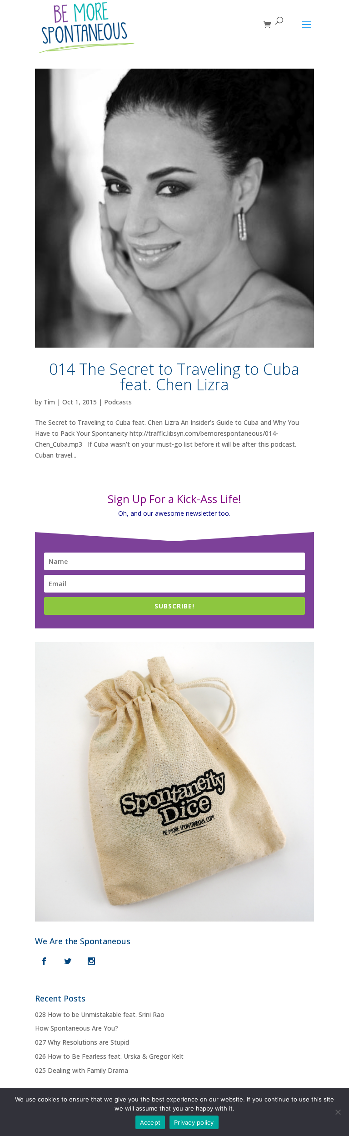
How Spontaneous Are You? (76, 1028)
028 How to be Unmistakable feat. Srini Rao (100, 1014)
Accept (150, 1122)
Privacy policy (194, 1122)
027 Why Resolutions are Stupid (82, 1042)
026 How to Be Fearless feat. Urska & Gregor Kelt (109, 1056)
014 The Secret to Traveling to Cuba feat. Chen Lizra (174, 377)
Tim (49, 402)
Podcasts (118, 402)
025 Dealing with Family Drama (81, 1070)
